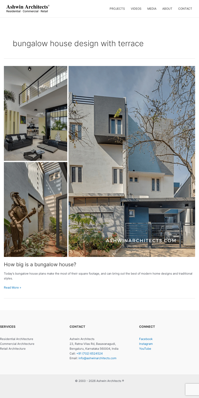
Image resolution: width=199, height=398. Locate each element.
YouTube (145, 348)
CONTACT (185, 8)
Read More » (12, 287)
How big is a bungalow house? (40, 264)
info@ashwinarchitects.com (97, 358)
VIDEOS (136, 8)
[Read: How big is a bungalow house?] (99, 161)
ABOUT (167, 8)
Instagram (146, 344)
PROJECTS (117, 8)
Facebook (146, 339)
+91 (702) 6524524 (89, 353)
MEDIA (151, 8)
